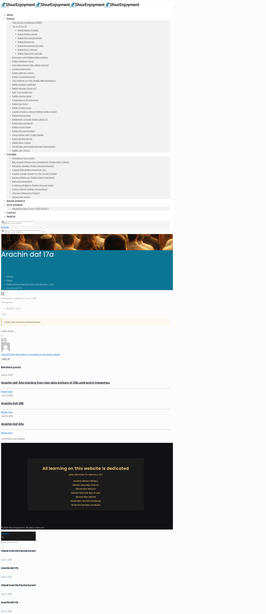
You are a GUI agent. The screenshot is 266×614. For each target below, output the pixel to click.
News (9, 280)
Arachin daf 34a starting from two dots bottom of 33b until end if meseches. (55, 383)
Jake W (18, 298)
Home (10, 276)
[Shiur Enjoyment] (70, 6)
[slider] (31, 354)
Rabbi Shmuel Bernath (18, 284)
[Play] (2, 335)
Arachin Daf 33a (12, 424)
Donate (5, 227)
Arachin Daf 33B (12, 403)
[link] (43, 232)
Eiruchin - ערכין (47, 284)
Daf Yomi (34, 284)
